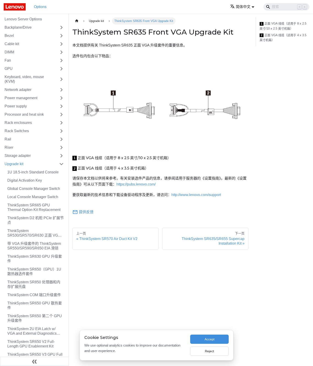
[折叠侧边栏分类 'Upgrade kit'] (61, 164)
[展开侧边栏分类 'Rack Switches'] (61, 131)
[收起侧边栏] (34, 361)
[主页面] (76, 21)
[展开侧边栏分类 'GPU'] (61, 68)
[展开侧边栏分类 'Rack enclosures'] (61, 122)
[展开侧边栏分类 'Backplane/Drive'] (61, 27)
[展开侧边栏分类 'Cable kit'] (61, 44)
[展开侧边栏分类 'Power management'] (61, 98)
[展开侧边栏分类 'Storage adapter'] (61, 155)
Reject (209, 351)
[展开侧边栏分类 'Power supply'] (61, 106)
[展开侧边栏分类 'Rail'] (61, 139)
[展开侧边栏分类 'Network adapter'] (61, 89)
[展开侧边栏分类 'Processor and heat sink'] (61, 114)
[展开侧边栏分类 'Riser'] (61, 147)
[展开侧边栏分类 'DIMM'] (61, 52)
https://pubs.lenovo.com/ (136, 184)
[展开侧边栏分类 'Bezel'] (61, 35)
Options (40, 7)
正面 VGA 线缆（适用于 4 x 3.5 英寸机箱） (283, 37)
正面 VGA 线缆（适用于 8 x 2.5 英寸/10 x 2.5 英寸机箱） (283, 26)
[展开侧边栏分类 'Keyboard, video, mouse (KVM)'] (61, 79)
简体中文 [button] (243, 7)
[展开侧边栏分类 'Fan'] (61, 60)
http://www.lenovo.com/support (196, 195)
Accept (209, 339)
